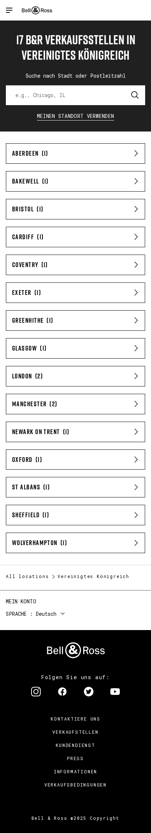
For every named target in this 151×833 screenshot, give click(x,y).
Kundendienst (75, 745)
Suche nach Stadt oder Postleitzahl (76, 75)
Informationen (75, 771)
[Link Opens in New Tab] (36, 692)
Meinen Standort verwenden (75, 115)
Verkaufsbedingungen (75, 785)
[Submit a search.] (135, 95)
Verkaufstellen (75, 732)
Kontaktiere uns (75, 719)
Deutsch (46, 613)
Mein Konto (21, 601)
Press (75, 758)
